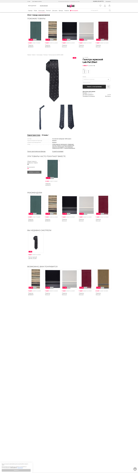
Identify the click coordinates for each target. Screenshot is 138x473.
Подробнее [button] (20, 467)
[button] (16, 470)
